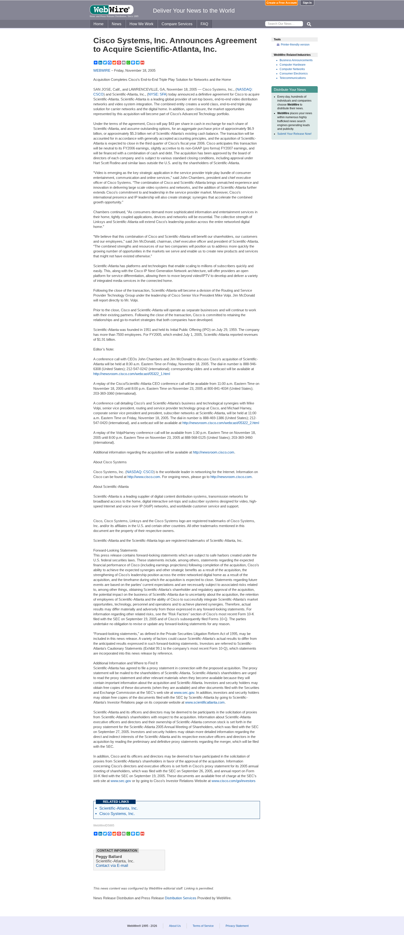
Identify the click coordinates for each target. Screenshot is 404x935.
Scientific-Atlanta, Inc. (118, 808)
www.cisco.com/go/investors (234, 781)
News (116, 24)
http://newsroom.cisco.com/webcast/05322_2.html (220, 423)
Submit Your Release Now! (294, 133)
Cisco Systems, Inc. (117, 813)
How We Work (141, 24)
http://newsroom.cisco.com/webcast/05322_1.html (131, 374)
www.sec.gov (184, 692)
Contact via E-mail (112, 865)
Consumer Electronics (294, 73)
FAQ (204, 24)
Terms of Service (203, 926)
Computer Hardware (293, 64)
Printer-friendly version (295, 44)
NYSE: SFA (157, 94)
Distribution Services (180, 898)
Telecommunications (293, 78)
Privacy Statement (237, 926)
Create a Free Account (282, 2)
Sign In (307, 2)
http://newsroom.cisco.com (213, 452)
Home (99, 24)
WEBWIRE (101, 70)
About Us (175, 926)
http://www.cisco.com (143, 477)
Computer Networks (292, 69)
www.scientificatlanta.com (205, 702)
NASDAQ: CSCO (140, 472)
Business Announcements (296, 60)
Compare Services (177, 24)
